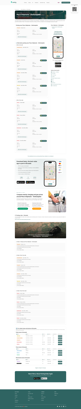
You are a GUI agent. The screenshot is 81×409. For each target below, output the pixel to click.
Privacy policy (28, 202)
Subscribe (36, 199)
